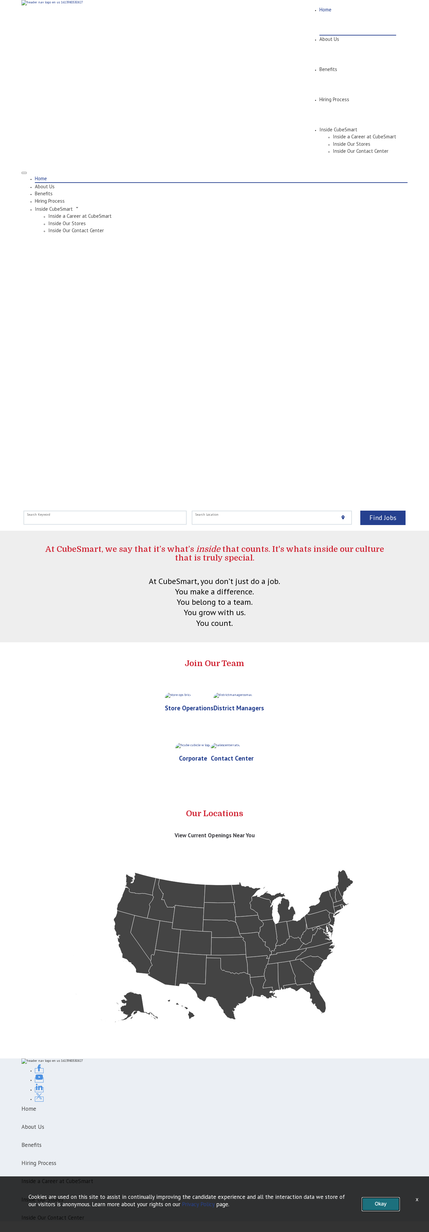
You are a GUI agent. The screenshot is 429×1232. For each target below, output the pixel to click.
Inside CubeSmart (338, 129)
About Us (329, 39)
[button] (221, 208)
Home (325, 9)
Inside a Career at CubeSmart (364, 136)
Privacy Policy (198, 1204)
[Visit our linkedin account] (39, 1089)
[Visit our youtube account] (39, 1080)
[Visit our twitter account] (39, 1099)
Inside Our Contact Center (360, 151)
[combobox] (105, 518)
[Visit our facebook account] (39, 1070)
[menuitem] (221, 178)
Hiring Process (334, 99)
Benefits (328, 69)
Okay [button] (381, 1204)
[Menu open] (24, 173)
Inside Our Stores (351, 144)
